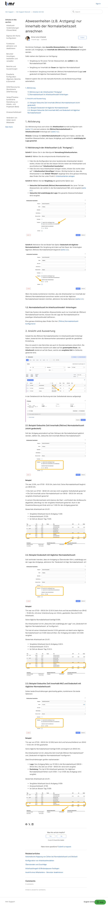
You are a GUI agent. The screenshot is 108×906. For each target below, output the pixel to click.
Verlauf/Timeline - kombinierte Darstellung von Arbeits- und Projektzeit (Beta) (12, 102)
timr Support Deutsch (23, 12)
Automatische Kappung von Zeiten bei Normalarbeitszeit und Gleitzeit (51, 857)
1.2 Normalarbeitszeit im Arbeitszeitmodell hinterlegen (48, 94)
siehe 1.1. (29, 129)
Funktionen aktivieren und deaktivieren (11, 46)
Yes (50, 836)
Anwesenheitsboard (13, 112)
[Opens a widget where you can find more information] (100, 902)
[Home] (10, 5)
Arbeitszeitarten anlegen (65, 176)
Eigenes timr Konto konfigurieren (13, 37)
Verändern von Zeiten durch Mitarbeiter (11, 120)
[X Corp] (29, 824)
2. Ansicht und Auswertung (35, 99)
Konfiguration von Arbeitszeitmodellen (39, 861)
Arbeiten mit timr (38, 12)
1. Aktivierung (30, 88)
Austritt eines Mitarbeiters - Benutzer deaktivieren (44, 872)
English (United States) (92, 902)
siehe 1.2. (55, 132)
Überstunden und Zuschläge (36, 864)
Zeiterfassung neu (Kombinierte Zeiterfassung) (13, 89)
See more (9, 127)
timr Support (9, 12)
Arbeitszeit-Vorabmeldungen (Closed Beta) (12, 27)
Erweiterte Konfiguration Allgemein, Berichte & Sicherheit (13, 77)
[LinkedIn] (32, 824)
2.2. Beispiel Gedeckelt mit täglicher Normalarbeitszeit (48, 108)
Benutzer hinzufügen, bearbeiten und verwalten (12, 57)
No (61, 836)
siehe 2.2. (64, 250)
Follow (82, 37)
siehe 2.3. (79, 299)
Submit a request (64, 847)
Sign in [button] (98, 4)
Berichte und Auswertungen (11, 67)
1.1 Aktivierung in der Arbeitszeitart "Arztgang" (45, 92)
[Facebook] (26, 824)
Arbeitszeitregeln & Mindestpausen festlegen (42, 868)
